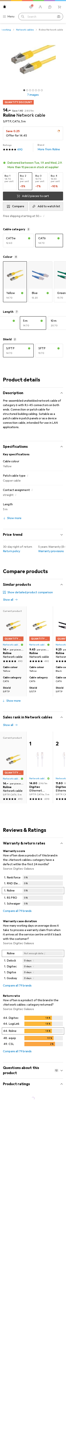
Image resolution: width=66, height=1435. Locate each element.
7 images (33, 95)
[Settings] (31, 7)
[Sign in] (40, 7)
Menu (11, 16)
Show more (13, 701)
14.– (7, 110)
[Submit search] (22, 16)
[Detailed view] (33, 891)
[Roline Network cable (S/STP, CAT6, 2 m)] (39, 635)
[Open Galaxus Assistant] (50, 7)
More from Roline (49, 147)
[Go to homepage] (4, 6)
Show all (8, 600)
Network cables (25, 29)
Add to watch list (49, 206)
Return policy (11, 551)
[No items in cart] (59, 7)
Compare (18, 206)
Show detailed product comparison (30, 592)
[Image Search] (58, 16)
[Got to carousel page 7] (42, 90)
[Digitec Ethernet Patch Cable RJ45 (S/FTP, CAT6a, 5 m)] (39, 767)
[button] (33, 165)
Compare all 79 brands (17, 911)
